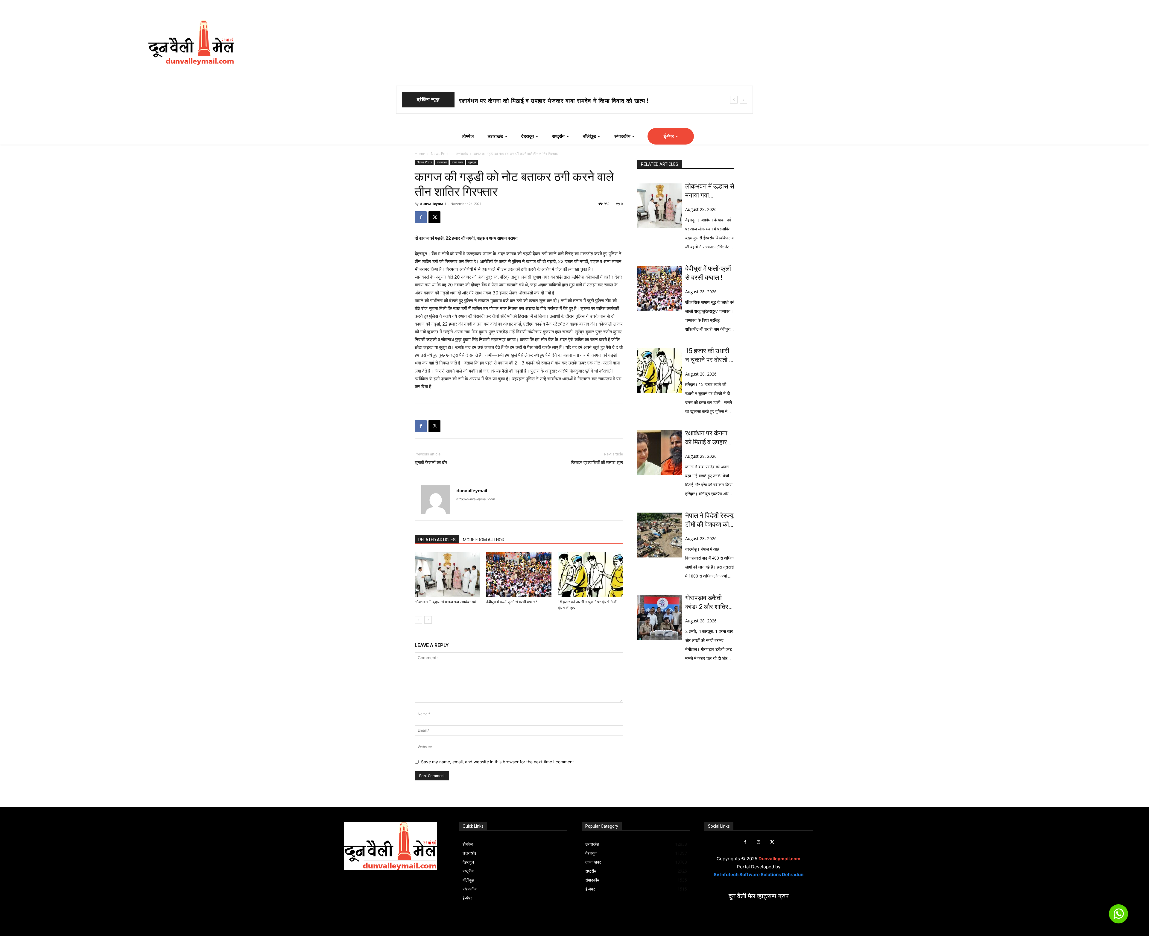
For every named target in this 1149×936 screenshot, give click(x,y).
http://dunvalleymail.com (475, 499)
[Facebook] (421, 217)
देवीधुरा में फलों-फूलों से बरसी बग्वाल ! (502, 100)
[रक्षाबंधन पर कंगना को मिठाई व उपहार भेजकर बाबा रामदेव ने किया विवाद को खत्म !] (659, 452)
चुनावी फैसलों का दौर (431, 462)
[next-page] (428, 620)
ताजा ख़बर (457, 162)
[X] (434, 217)
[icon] (1118, 916)
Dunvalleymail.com (779, 858)
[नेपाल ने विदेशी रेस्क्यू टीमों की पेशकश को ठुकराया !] (659, 535)
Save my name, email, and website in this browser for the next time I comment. (498, 761)
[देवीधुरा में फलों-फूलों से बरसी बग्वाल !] (518, 574)
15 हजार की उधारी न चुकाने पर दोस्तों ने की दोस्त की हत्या (709, 355)
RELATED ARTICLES (437, 539)
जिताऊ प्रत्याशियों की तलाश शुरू (597, 462)
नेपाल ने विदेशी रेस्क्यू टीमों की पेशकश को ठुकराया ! (709, 520)
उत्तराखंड (462, 153)
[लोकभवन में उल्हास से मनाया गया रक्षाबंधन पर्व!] (447, 574)
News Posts (440, 153)
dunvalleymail (433, 203)
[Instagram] (758, 842)
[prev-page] (418, 620)
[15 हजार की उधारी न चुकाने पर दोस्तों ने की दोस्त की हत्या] (590, 574)
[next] (743, 100)
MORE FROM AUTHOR (483, 539)
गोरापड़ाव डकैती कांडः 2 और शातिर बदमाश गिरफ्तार (706, 602)
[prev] (734, 100)
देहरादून (472, 162)
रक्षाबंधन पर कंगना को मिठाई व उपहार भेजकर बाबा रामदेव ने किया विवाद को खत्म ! (709, 438)
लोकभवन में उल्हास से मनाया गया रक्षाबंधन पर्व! (446, 602)
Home (420, 153)
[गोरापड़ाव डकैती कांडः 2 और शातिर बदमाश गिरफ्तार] (659, 617)
